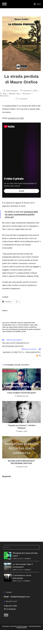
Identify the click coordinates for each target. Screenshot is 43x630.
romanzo (9, 331)
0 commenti (23, 99)
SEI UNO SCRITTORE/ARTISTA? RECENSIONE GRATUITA (21, 462)
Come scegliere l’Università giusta (21, 393)
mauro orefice (18, 327)
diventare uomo (29, 322)
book (7, 322)
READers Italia (14, 94)
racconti (5, 329)
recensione (13, 329)
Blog (4, 94)
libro (36, 325)
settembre (17, 331)
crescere (13, 322)
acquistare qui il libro (16, 118)
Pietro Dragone (12, 91)
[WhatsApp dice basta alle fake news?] (7, 555)
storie (23, 331)
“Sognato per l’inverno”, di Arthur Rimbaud (21, 426)
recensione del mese (25, 329)
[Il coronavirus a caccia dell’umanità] (7, 578)
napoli (26, 327)
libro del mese (7, 327)
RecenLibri (27, 94)
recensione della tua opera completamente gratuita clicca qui (21, 214)
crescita (20, 322)
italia (14, 325)
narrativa (32, 327)
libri (31, 325)
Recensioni (4, 96)
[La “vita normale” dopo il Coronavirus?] (7, 566)
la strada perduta (22, 325)
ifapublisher (6, 325)
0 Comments (27, 558)
